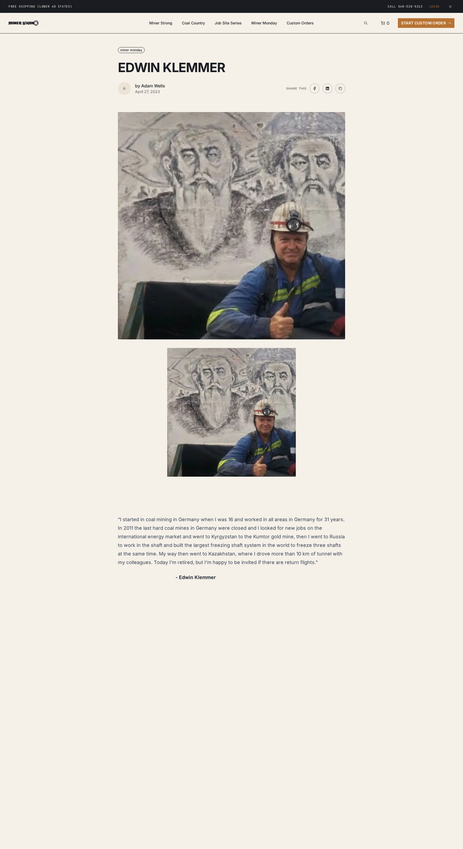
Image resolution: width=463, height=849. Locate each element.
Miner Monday (264, 23)
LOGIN (434, 6)
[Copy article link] (340, 88)
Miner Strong (160, 23)
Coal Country (193, 23)
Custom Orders (300, 23)
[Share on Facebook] (314, 88)
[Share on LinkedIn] (327, 88)
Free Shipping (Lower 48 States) (40, 6)
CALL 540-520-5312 (405, 6)
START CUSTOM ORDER (423, 23)
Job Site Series (228, 23)
